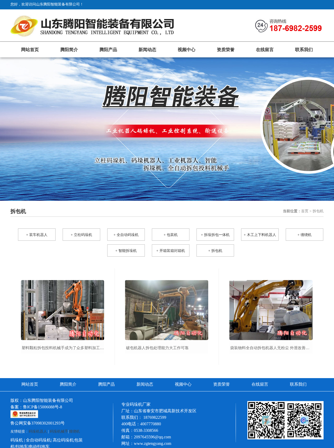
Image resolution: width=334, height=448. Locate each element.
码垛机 (16, 440)
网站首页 (30, 49)
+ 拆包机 (215, 251)
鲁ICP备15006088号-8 (42, 407)
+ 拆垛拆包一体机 (215, 235)
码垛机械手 (59, 431)
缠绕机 (74, 431)
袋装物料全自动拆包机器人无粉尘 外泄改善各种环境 (271, 348)
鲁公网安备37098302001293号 (37, 423)
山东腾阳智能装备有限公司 (48, 400)
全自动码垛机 (38, 440)
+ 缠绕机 (304, 235)
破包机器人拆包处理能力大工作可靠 (157, 348)
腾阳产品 (108, 49)
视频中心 (186, 49)
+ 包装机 (171, 235)
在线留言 (265, 49)
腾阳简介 (69, 49)
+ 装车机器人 (36, 235)
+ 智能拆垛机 (126, 251)
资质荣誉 (226, 49)
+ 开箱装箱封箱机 (170, 251)
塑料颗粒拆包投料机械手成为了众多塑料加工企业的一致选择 (63, 348)
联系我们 (304, 49)
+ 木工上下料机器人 (260, 235)
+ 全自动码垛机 (126, 235)
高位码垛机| (63, 440)
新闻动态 (147, 49)
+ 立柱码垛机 (81, 235)
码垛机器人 (38, 431)
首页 (304, 211)
